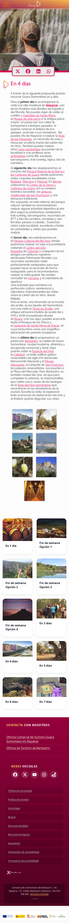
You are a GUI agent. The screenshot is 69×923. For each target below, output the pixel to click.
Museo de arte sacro (27, 119)
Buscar (12, 817)
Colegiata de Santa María (39, 115)
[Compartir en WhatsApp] (49, 71)
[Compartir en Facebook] (28, 71)
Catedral (19, 354)
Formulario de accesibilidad (23, 860)
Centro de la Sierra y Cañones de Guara (33, 186)
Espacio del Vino (43, 351)
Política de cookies (18, 799)
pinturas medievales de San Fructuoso (31, 193)
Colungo (33, 251)
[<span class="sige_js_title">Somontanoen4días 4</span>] (23, 468)
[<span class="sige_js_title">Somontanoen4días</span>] (23, 420)
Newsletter (14, 843)
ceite (50, 308)
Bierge (57, 181)
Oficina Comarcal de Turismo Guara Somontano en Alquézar (30, 739)
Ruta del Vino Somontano (34, 385)
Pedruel (42, 181)
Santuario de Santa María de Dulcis (36, 325)
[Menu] (6, 5)
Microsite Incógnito (19, 834)
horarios (33, 278)
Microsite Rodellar (18, 825)
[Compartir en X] (18, 71)
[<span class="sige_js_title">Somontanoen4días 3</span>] (47, 468)
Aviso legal (14, 808)
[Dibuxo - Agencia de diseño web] (14, 872)
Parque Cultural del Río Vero (32, 241)
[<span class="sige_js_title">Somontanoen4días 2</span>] (35, 491)
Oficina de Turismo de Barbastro (28, 748)
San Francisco (54, 364)
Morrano (28, 181)
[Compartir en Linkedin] (38, 71)
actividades (18, 156)
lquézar (53, 105)
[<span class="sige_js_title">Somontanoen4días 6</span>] (47, 420)
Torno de (38, 308)
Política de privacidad (20, 790)
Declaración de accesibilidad (23, 851)
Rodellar (16, 181)
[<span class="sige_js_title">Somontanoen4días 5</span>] (47, 444)
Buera (18, 319)
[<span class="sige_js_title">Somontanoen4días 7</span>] (23, 444)
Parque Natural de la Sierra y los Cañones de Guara (38, 173)
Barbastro (31, 341)
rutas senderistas (29, 149)
